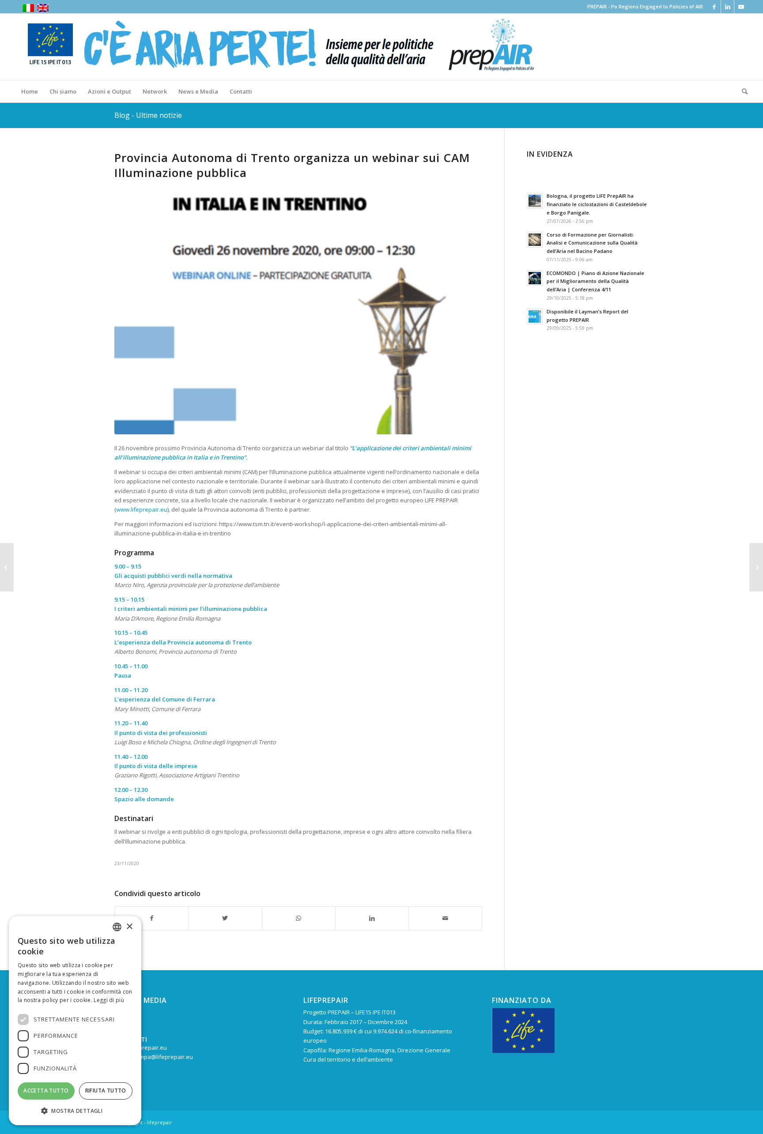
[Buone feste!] (7, 567)
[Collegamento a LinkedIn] (727, 6)
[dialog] (75, 1020)
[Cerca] (742, 91)
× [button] (129, 926)
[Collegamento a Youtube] (741, 6)
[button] (75, 1110)
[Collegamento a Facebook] (714, 6)
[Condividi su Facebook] (151, 918)
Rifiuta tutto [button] (105, 1090)
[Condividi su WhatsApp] (298, 918)
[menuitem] (29, 91)
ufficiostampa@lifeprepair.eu (153, 1057)
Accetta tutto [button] (45, 1090)
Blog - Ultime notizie (148, 115)
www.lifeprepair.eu (141, 509)
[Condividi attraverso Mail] (445, 918)
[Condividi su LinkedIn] (372, 918)
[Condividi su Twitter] (225, 918)
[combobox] (117, 927)
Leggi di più (109, 1000)
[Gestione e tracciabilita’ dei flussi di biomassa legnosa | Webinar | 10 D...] (756, 567)
